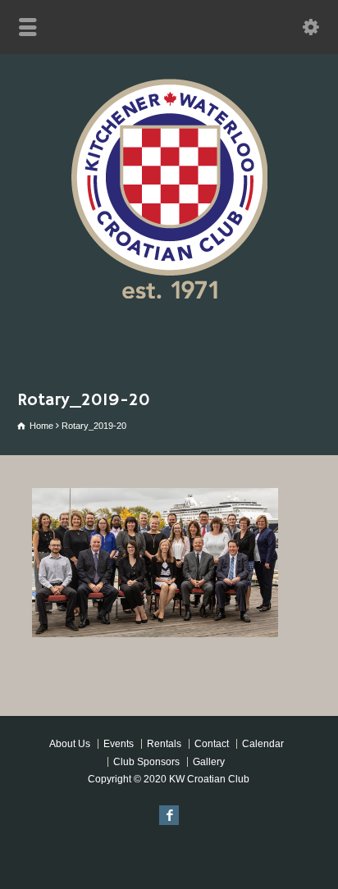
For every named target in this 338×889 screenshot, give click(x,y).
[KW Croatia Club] (169, 294)
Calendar (263, 744)
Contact (211, 744)
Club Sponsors (146, 762)
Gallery (209, 762)
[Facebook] (169, 815)
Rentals (164, 744)
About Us (69, 744)
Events (118, 744)
